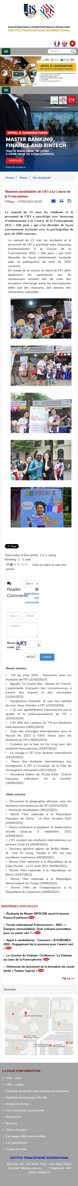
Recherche (12, 1117)
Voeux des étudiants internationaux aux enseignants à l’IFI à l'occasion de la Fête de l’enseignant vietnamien (39, 766)
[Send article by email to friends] (54, 201)
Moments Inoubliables (24, 810)
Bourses (10, 1123)
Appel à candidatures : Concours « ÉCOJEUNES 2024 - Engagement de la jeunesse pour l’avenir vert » (38, 944)
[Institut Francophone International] (39, 11)
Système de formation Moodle (25, 1097)
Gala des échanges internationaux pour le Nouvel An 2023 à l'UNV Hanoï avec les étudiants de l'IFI (39, 735)
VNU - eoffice (14, 1084)
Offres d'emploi (15, 1129)
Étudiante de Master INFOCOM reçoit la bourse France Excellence (36, 915)
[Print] (62, 201)
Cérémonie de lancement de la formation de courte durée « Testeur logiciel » (38, 968)
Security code (10, 645)
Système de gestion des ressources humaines (36, 1091)
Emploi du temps (16, 1104)
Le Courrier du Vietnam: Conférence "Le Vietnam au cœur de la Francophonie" (37, 957)
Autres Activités (15, 1149)
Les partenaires (16, 1142)
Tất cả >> (68, 978)
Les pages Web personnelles (25, 1136)
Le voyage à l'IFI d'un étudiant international (41, 752)
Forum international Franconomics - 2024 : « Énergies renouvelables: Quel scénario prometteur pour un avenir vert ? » (37, 929)
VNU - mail (12, 1078)
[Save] (70, 201)
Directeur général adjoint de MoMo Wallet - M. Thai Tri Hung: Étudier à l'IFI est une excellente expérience (39, 853)
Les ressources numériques (24, 1110)
